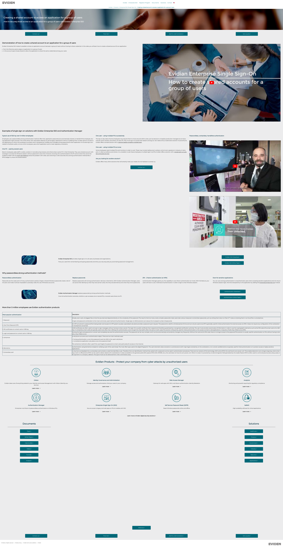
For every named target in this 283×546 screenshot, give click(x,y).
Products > (117, 7)
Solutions (163, 2)
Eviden (39, 542)
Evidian (125, 2)
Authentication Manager (71, 131)
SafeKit (246, 405)
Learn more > (36, 388)
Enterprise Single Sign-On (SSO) (106, 405)
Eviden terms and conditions (30, 542)
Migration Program (144, 2)
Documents (155, 2)
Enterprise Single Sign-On (267, 282)
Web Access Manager (176, 380)
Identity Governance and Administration (106, 380)
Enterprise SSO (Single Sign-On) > (128, 7)
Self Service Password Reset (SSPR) (176, 405)
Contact (169, 2)
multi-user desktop (22, 155)
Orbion (36, 380)
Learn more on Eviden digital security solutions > (141, 416)
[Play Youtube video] (212, 83)
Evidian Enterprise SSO (47, 131)
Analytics (247, 380)
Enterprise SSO (133, 2)
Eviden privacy (18, 542)
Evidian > (111, 7)
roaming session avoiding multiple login (130, 142)
